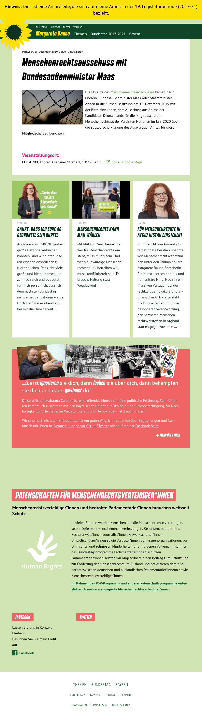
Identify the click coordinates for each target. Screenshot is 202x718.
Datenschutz (121, 705)
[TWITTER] (166, 46)
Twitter (103, 426)
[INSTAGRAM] (184, 46)
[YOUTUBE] (172, 46)
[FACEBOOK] (178, 46)
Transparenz (79, 705)
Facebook (26, 653)
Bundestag (101, 684)
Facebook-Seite (147, 426)
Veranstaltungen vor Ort (72, 426)
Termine (77, 27)
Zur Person (42, 27)
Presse (66, 27)
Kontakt (55, 27)
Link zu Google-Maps (126, 162)
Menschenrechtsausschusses (133, 92)
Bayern (121, 684)
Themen (80, 684)
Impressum (100, 705)
